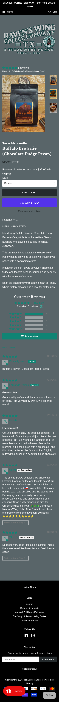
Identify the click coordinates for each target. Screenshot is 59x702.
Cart (54, 11)
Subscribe (48, 659)
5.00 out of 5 (38, 303)
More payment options (29, 211)
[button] (10, 67)
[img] (9, 356)
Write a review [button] (29, 336)
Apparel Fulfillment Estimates (29, 612)
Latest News (29, 587)
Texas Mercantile (32, 680)
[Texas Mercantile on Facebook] (26, 636)
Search (29, 604)
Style (5, 177)
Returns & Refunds (29, 608)
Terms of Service (29, 620)
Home (4, 71)
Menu (9, 12)
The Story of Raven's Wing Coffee (29, 616)
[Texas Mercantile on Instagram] (33, 636)
